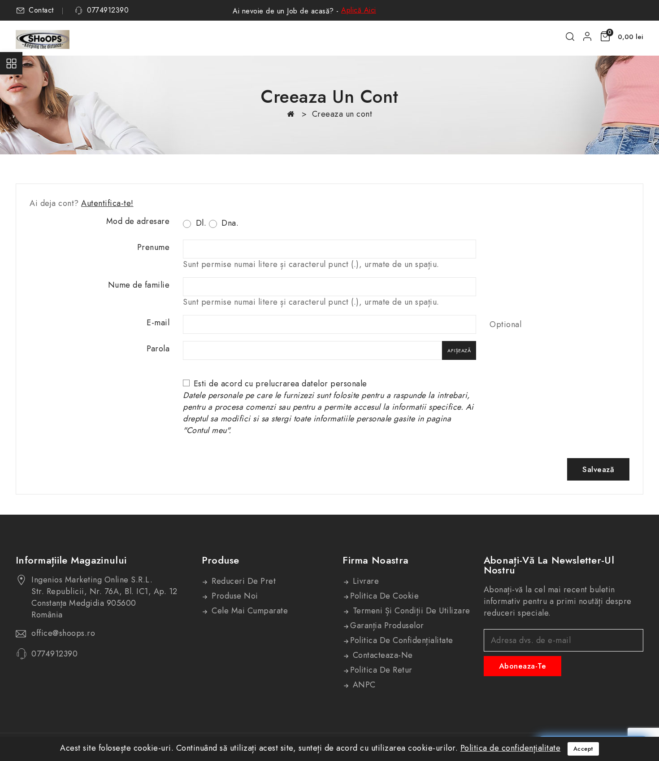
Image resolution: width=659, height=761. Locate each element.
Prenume (153, 247)
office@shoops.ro (63, 633)
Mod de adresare (138, 221)
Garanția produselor (387, 625)
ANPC (363, 685)
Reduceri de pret (242, 581)
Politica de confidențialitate (401, 640)
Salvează (598, 469)
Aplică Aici (358, 10)
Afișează (459, 350)
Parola (158, 348)
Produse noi (233, 596)
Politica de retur (381, 670)
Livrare (364, 581)
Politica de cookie (384, 596)
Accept (583, 748)
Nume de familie (139, 285)
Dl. (199, 223)
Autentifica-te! (107, 203)
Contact (41, 10)
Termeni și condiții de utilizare (410, 611)
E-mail (158, 322)
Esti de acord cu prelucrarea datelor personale (328, 407)
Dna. (229, 223)
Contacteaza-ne (381, 655)
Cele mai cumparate (248, 611)
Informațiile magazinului (71, 560)
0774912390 (108, 10)
